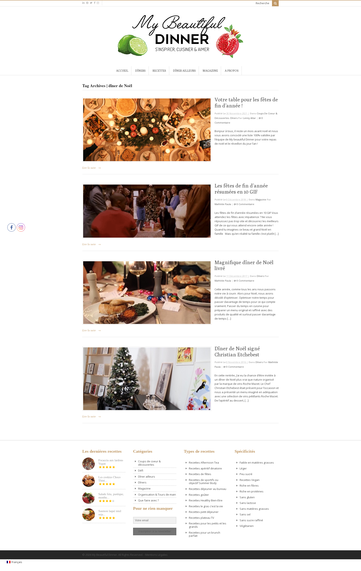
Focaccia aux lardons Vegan (110, 461)
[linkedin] (83, 2)
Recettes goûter (199, 495)
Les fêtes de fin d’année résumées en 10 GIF (241, 189)
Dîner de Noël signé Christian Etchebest (237, 351)
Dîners (140, 70)
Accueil (122, 70)
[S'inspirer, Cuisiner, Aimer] (180, 56)
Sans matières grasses (254, 509)
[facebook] (94, 2)
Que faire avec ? (148, 500)
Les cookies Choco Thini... (109, 478)
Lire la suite (89, 168)
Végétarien (247, 526)
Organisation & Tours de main (157, 494)
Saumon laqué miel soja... (109, 512)
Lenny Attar (249, 118)
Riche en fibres (249, 485)
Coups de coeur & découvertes (149, 462)
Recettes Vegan (249, 480)
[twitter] (91, 2)
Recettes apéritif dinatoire (205, 468)
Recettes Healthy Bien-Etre (205, 500)
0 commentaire (245, 204)
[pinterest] (87, 2)
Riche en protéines (251, 491)
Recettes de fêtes (200, 474)
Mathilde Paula (223, 204)
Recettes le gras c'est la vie (206, 506)
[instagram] (98, 2)
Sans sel (245, 514)
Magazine (210, 70)
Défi (140, 470)
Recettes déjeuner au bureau (207, 489)
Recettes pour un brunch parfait (204, 534)
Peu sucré (246, 474)
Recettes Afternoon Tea (204, 462)
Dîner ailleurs (184, 70)
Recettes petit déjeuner (204, 512)
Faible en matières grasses (257, 462)
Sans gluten (247, 497)
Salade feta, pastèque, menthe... (111, 495)
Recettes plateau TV (201, 518)
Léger (243, 468)
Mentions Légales (156, 555)
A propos (232, 70)
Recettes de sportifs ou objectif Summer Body (203, 481)
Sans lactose (248, 503)
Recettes (159, 70)
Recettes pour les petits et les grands (207, 525)
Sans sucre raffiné (251, 520)
